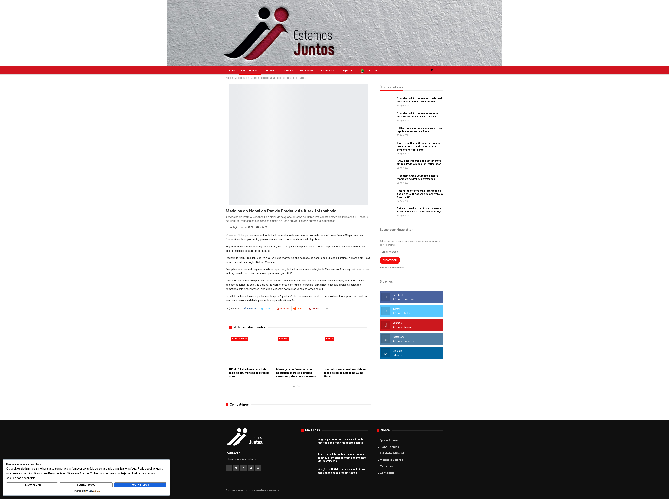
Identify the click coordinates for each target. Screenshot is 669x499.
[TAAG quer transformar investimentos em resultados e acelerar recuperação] (387, 164)
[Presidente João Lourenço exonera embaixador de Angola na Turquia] (387, 117)
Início (231, 70)
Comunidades (239, 338)
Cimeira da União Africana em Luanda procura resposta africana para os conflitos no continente (418, 146)
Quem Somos (389, 440)
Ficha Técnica (389, 447)
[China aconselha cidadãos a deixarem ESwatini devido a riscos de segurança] (387, 212)
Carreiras (386, 466)
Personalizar (32, 484)
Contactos (387, 472)
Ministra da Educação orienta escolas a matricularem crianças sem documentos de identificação (342, 457)
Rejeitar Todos (86, 484)
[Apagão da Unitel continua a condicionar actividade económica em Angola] (308, 473)
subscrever (390, 260)
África (329, 338)
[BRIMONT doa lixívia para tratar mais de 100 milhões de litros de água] (251, 350)
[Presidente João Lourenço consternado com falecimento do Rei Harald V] (387, 102)
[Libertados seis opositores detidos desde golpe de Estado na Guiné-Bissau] (345, 350)
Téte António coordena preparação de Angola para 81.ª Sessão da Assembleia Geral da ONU (420, 194)
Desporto (346, 70)
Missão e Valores (391, 460)
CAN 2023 (370, 70)
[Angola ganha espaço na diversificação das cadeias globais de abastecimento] (308, 443)
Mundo (286, 70)
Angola (269, 70)
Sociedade (306, 70)
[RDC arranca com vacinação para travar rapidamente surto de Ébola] (387, 132)
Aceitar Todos (140, 484)
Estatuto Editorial (392, 453)
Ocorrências (249, 70)
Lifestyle (326, 70)
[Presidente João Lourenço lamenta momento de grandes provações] (387, 179)
